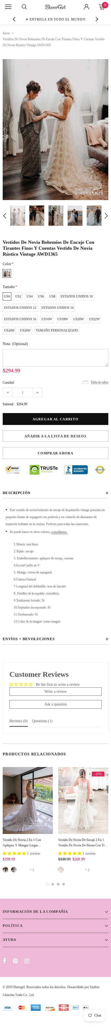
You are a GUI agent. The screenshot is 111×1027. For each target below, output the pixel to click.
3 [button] (58, 884)
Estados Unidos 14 (57, 308)
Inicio (6, 33)
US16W (46, 319)
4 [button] (63, 884)
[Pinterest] (15, 961)
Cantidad (8, 382)
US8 (52, 296)
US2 (18, 296)
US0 (7, 296)
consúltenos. (59, 532)
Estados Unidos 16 (20, 319)
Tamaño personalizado (57, 330)
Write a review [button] (55, 692)
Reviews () (18, 721)
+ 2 (32, 870)
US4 (30, 296)
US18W (62, 319)
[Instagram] (26, 961)
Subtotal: (8, 404)
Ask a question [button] (55, 704)
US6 (41, 296)
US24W (9, 330)
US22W (94, 319)
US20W (78, 319)
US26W (25, 330)
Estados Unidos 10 (77, 296)
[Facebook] (4, 961)
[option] (55, 19)
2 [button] (52, 884)
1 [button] (47, 884)
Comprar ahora (55, 453)
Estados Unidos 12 (20, 308)
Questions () (42, 721)
